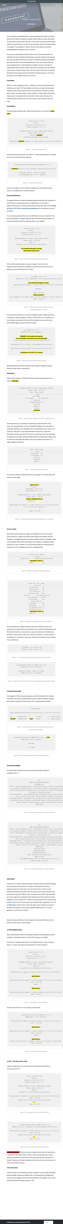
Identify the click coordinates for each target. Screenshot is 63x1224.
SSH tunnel (12, 905)
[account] (57, 5)
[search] (54, 5)
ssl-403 (15, 190)
